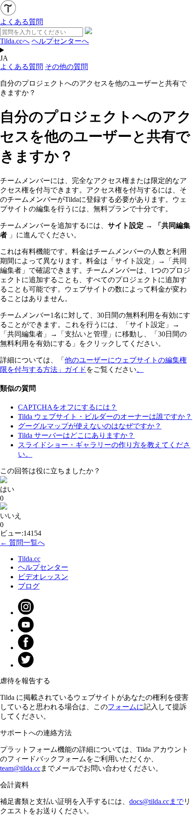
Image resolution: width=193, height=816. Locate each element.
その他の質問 (66, 66)
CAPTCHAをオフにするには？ (67, 407)
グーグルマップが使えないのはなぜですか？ (90, 426)
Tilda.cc (29, 559)
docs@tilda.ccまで (156, 801)
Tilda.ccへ (15, 41)
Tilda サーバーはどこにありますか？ (76, 435)
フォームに (126, 707)
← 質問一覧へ (22, 542)
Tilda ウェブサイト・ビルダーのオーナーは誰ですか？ (105, 416)
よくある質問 (21, 66)
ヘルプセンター (43, 567)
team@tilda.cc (20, 768)
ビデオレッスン (43, 576)
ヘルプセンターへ (60, 41)
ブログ (28, 586)
